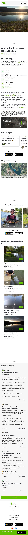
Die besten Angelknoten (14, 519)
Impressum (14, 508)
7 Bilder (13, 95)
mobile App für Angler (14, 94)
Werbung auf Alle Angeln (14, 515)
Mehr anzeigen (14, 497)
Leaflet (3, 176)
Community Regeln (14, 517)
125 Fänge (6, 95)
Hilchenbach (21, 62)
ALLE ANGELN (22, 107)
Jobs (14, 513)
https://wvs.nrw (8, 87)
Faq (14, 521)
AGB (14, 511)
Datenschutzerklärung (14, 506)
